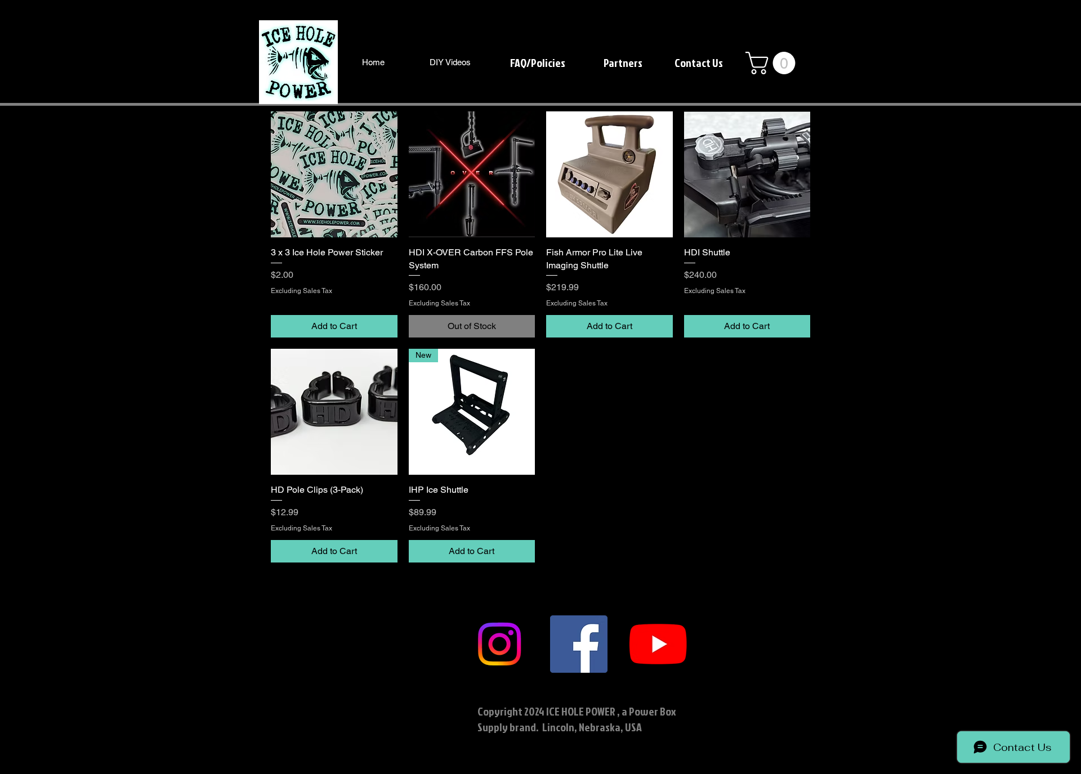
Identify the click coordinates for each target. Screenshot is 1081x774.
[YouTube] (658, 644)
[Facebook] (578, 644)
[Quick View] (334, 174)
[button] (773, 63)
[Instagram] (499, 644)
